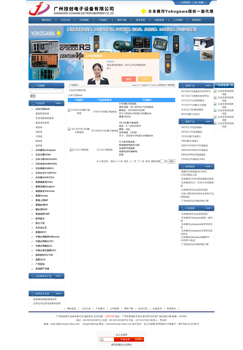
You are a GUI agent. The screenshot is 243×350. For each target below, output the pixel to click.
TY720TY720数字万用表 (193, 105)
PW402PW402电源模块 (193, 154)
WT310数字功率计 (190, 114)
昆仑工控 (40, 223)
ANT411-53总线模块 (191, 127)
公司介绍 (65, 20)
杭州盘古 (40, 218)
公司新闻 (84, 20)
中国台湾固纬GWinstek (48, 236)
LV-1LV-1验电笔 (105, 149)
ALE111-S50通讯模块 (192, 109)
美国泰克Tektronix (45, 191)
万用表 (39, 136)
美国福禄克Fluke (44, 182)
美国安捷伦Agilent (45, 186)
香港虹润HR (42, 205)
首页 (134, 85)
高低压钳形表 (42, 122)
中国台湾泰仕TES (45, 241)
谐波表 (39, 127)
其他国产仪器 (42, 268)
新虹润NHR (41, 209)
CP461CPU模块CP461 (193, 159)
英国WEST (41, 232)
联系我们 (196, 20)
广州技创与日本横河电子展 (195, 201)
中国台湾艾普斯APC (46, 250)
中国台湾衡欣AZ (44, 246)
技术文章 (140, 20)
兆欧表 (39, 132)
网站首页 (46, 20)
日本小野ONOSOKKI (46, 159)
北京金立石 (41, 227)
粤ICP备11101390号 (188, 324)
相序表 (39, 145)
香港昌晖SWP (43, 214)
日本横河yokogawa (46, 150)
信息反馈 (159, 20)
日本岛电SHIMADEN (46, 163)
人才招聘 (178, 20)
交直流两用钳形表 (45, 118)
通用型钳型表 (42, 113)
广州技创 (40, 264)
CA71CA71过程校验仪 (192, 100)
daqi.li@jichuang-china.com (65, 324)
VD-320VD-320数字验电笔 (104, 130)
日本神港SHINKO (45, 168)
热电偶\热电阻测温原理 (45, 299)
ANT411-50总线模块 (191, 132)
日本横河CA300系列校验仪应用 (197, 178)
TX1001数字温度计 (191, 136)
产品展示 (102, 20)
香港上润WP (42, 200)
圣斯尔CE (41, 259)
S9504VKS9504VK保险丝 (194, 150)
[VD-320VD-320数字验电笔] (79, 132)
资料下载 (121, 20)
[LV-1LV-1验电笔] (79, 149)
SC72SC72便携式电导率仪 (195, 96)
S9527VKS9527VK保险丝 (194, 145)
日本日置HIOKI (43, 154)
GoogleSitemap (90, 324)
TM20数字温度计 (190, 141)
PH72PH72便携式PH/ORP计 (196, 91)
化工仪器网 (149, 324)
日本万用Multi (43, 109)
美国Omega (42, 195)
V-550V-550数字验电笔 (105, 111)
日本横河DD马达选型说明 (194, 189)
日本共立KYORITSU (46, 173)
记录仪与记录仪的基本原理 (47, 303)
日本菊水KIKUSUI (45, 177)
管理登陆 (160, 324)
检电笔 (39, 141)
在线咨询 (157, 308)
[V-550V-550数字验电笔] (79, 113)
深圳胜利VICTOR (44, 255)
